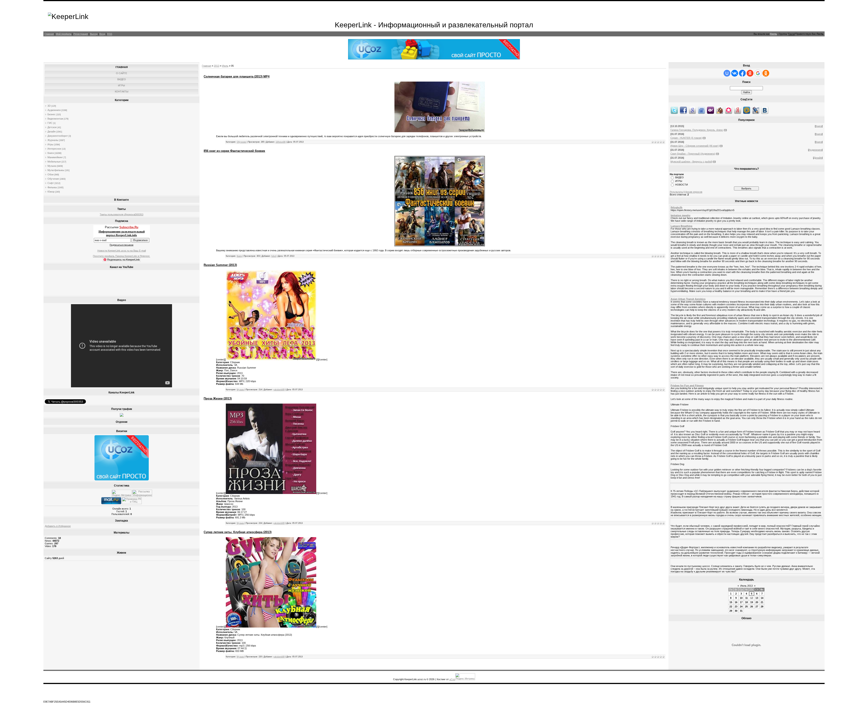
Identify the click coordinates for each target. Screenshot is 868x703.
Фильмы (52, 187)
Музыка (51, 166)
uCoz (452, 679)
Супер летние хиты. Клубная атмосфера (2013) (237, 532)
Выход (93, 34)
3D (49, 105)
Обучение (53, 178)
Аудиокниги (54, 110)
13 (756, 598)
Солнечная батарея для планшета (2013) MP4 (236, 76)
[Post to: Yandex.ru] (737, 110)
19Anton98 (280, 142)
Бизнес (51, 114)
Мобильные (54, 161)
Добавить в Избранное (58, 526)
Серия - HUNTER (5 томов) (686, 137)
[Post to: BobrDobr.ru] (719, 110)
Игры (50, 144)
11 (746, 598)
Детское (52, 127)
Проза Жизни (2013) (218, 398)
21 (762, 602)
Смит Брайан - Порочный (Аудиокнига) (692, 153)
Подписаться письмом (121, 245)
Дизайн (51, 131)
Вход (102, 34)
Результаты (676, 191)
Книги (50, 153)
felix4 (273, 256)
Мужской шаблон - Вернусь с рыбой (691, 161)
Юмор (50, 191)
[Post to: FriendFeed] (701, 110)
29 (730, 610)
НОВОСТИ (681, 184)
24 (741, 606)
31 (741, 610)
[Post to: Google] (692, 110)
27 (756, 606)
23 (736, 606)
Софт (50, 183)
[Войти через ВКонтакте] (734, 73)
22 (730, 606)
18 (746, 602)
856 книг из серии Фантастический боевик (234, 151)
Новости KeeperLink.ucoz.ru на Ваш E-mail (121, 250)
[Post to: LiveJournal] (755, 110)
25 (746, 606)
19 (751, 602)
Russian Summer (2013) (220, 265)
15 (730, 602)
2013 (216, 65)
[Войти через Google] (758, 73)
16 (736, 602)
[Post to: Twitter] (674, 110)
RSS (109, 34)
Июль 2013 (746, 585)
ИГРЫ (678, 181)
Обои (50, 174)
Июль (225, 65)
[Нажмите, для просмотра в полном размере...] (439, 131)
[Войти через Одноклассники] (765, 73)
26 (751, 606)
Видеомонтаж (55, 118)
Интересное (54, 148)
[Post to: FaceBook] (683, 110)
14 (762, 598)
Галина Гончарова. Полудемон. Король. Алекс (696, 130)
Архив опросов (693, 191)
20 (756, 602)
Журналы (52, 140)
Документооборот (57, 135)
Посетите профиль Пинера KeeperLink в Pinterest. (121, 256)
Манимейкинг (55, 157)
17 (741, 602)
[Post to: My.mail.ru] (746, 110)
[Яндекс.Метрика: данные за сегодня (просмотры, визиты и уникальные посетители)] (122, 493)
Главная (49, 34)
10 (741, 598)
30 (736, 610)
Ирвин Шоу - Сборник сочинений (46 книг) (694, 145)
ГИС (49, 123)
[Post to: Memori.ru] (728, 110)
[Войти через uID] (727, 73)
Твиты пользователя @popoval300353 (121, 214)
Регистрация (80, 34)
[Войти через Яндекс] (750, 73)
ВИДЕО (679, 177)
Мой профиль (63, 34)
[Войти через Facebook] (742, 73)
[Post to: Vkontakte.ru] (764, 110)
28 (762, 606)
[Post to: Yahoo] (710, 110)
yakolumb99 (279, 389)
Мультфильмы (55, 170)
